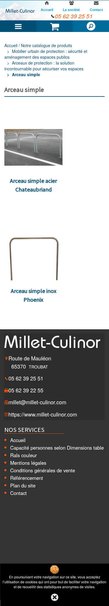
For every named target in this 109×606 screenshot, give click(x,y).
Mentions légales (28, 462)
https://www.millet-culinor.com (42, 414)
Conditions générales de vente (42, 470)
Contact (18, 492)
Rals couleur (23, 455)
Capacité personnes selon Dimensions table (57, 447)
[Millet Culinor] (20, 10)
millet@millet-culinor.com (37, 402)
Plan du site (22, 485)
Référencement (26, 477)
